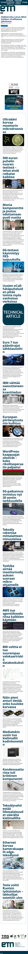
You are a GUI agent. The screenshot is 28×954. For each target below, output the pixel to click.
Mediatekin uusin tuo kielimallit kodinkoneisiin (13, 738)
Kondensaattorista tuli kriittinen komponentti (13, 774)
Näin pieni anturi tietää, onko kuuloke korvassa (13, 702)
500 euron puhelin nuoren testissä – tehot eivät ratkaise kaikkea (11, 167)
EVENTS (18, 2)
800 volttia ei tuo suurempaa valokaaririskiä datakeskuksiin (13, 656)
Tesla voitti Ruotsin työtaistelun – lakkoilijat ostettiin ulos (13, 891)
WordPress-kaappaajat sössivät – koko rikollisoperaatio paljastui (13, 459)
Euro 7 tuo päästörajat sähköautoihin (12, 347)
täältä (6, 50)
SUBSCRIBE (18, 0)
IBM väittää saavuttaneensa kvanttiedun (13, 387)
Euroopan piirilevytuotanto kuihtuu (13, 420)
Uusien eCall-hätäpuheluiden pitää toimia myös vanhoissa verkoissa (13, 293)
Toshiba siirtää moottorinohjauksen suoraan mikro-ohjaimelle (13, 575)
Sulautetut (4, 25)
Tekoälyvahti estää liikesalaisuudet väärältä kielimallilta (13, 811)
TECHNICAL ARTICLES (7, 2)
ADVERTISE (9, 0)
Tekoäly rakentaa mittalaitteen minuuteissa (13, 534)
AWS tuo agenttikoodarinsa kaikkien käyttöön (13, 615)
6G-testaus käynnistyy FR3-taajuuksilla (11, 255)
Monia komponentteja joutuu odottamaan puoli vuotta (13, 211)
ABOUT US (10, 3)
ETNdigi (24, 2)
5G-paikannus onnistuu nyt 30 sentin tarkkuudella (13, 496)
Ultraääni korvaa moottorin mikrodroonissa (13, 125)
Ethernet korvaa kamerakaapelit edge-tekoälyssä (13, 848)
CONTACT (18, 3)
